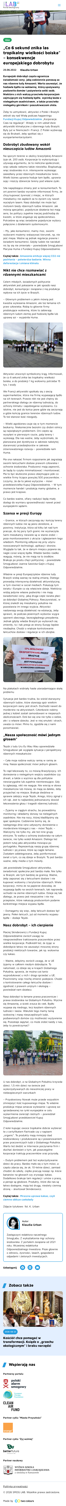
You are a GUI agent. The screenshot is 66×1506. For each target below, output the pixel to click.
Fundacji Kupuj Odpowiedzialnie (22, 119)
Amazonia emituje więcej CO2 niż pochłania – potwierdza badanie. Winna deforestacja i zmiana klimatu (31, 259)
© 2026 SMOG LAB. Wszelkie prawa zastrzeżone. (31, 1492)
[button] (22, 1267)
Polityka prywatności (15, 1486)
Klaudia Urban (29, 69)
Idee (7, 40)
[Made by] (24, 1501)
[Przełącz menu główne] (59, 5)
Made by (8, 1500)
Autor (25, 1221)
